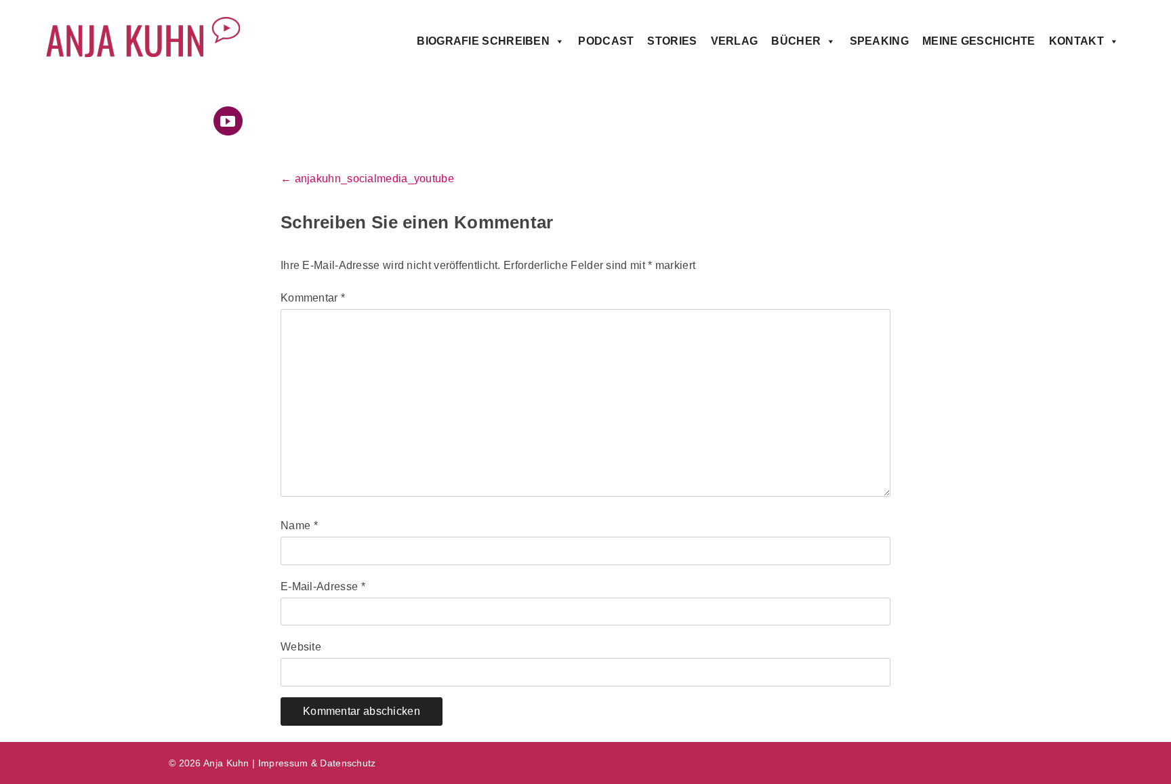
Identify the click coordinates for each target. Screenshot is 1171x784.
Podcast (606, 41)
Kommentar (313, 298)
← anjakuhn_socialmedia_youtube (367, 178)
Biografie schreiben (483, 41)
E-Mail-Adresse (323, 586)
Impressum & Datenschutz (317, 763)
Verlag (734, 41)
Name (299, 525)
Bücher (796, 41)
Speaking (879, 41)
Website (301, 647)
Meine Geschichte (978, 41)
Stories (672, 41)
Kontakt (1076, 41)
